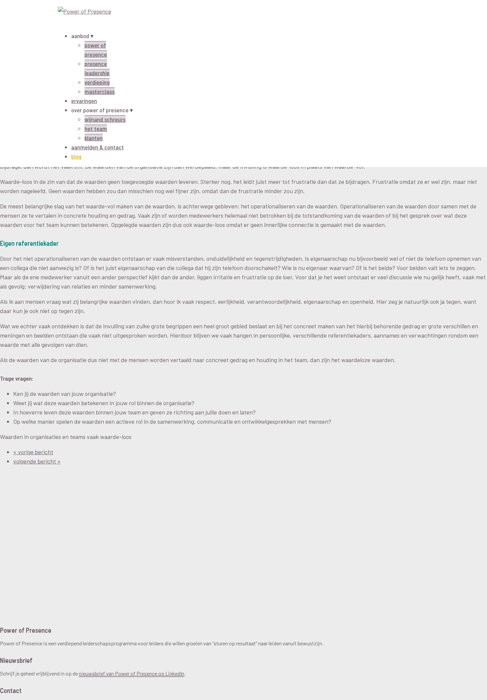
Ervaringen (84, 100)
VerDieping (97, 82)
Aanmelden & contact (97, 147)
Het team (95, 128)
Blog (76, 156)
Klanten (93, 137)
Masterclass (99, 91)
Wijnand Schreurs (105, 119)
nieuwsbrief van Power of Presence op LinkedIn (131, 673)
